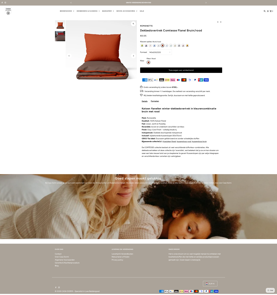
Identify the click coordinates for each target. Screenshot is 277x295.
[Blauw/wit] (166, 45)
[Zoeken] (264, 11)
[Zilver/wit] (158, 45)
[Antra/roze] (183, 45)
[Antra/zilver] (179, 45)
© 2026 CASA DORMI (64, 291)
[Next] (206, 2)
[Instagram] (5, 3)
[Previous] (71, 2)
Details (144, 101)
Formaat (143, 52)
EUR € (212, 284)
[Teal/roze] (146, 45)
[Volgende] (221, 22)
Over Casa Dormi (62, 257)
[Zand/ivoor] (175, 45)
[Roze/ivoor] (150, 45)
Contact (58, 254)
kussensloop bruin (199, 141)
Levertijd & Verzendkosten (122, 254)
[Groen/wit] (171, 45)
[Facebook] (2, 3)
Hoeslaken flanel (169, 141)
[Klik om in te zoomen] (133, 23)
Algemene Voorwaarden (65, 260)
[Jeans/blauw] (154, 45)
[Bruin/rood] (162, 45)
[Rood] (148, 62)
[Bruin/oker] (187, 45)
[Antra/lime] (142, 45)
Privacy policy (117, 260)
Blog (57, 266)
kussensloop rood (184, 141)
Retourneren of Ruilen (120, 257)
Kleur (142, 61)
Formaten (155, 101)
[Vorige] (218, 22)
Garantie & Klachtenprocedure (67, 263)
